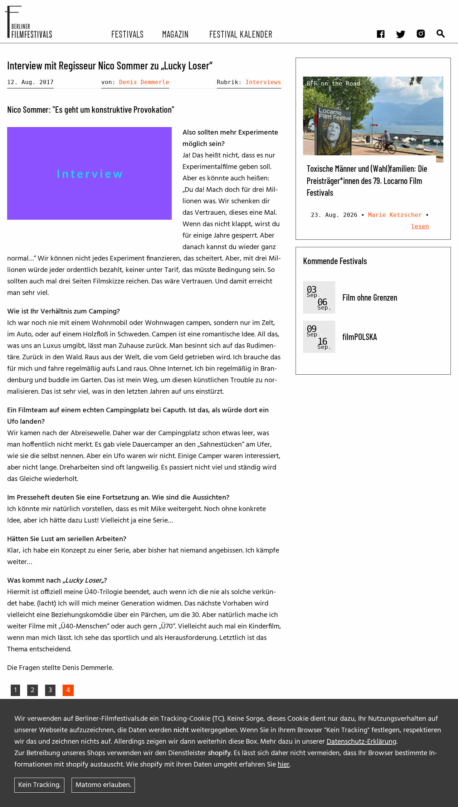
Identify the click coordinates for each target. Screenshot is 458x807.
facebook (384, 5)
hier (283, 764)
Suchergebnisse (444, 5)
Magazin (175, 34)
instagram (424, 5)
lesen (420, 226)
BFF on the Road (333, 83)
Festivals (127, 34)
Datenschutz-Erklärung (361, 742)
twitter (404, 5)
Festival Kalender (240, 34)
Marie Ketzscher (395, 215)
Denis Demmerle (144, 82)
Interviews (263, 82)
